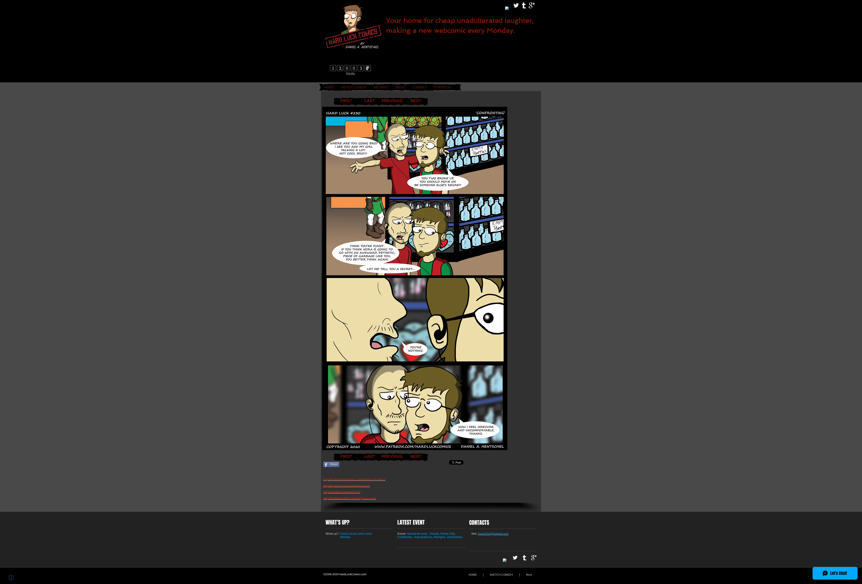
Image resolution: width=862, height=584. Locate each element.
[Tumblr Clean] (524, 5)
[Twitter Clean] (516, 5)
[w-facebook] (508, 10)
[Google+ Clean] (532, 5)
